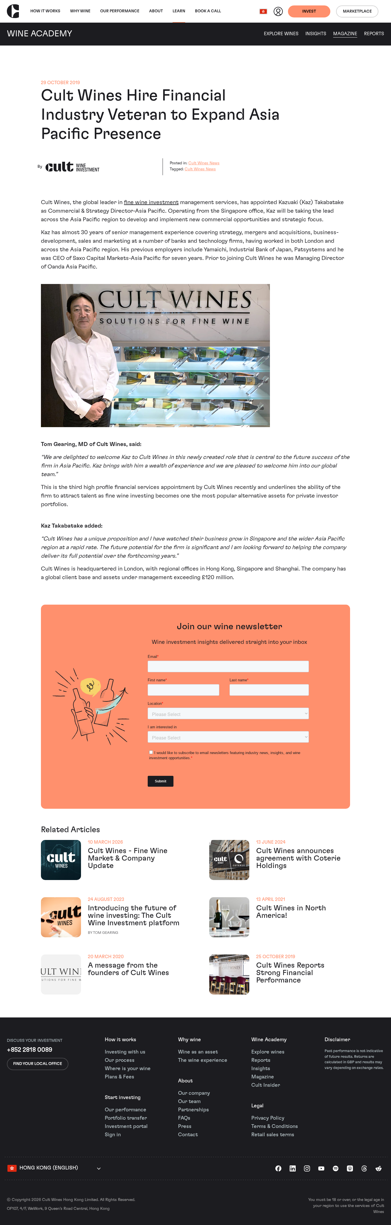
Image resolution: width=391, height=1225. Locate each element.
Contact (188, 1134)
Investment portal (126, 1126)
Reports (374, 33)
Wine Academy (269, 1039)
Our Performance (119, 11)
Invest (309, 11)
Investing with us (125, 1052)
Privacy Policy (267, 1118)
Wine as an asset (198, 1052)
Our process (120, 1060)
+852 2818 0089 (29, 1050)
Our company (194, 1093)
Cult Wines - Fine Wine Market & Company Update (127, 858)
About (156, 11)
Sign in (113, 1134)
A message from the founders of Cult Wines (128, 969)
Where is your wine (128, 1068)
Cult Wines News (204, 163)
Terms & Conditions (274, 1126)
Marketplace (357, 11)
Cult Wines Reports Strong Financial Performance (290, 973)
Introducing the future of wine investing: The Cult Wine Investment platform (133, 915)
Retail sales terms (272, 1134)
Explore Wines (281, 33)
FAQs (184, 1118)
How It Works (45, 11)
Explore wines (268, 1052)
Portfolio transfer (126, 1118)
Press (184, 1126)
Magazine (345, 33)
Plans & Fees (119, 1077)
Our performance (125, 1109)
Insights (315, 33)
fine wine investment (151, 202)
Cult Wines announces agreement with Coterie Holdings (298, 858)
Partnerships (193, 1109)
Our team (189, 1101)
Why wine (80, 11)
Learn (179, 11)
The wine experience (202, 1060)
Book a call (208, 11)
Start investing (123, 1097)
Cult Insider (265, 1085)
